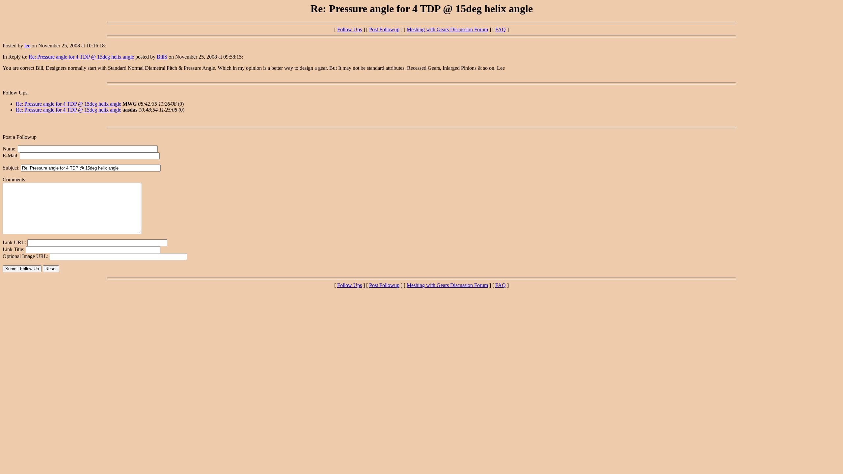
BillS (162, 57)
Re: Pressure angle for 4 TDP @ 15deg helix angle (81, 57)
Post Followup (384, 29)
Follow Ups (349, 29)
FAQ (500, 29)
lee (27, 45)
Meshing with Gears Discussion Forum (447, 29)
